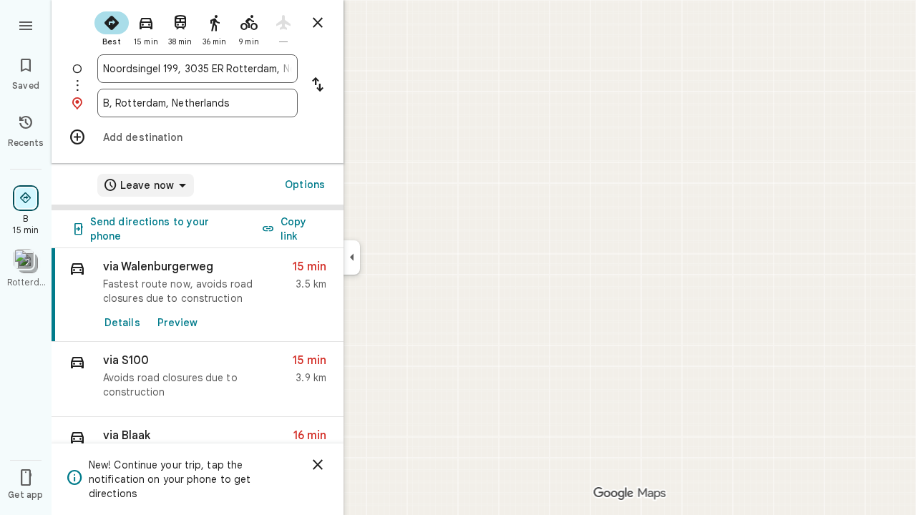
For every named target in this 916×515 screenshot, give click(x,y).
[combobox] (197, 68)
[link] (198, 295)
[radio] (111, 27)
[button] (198, 379)
